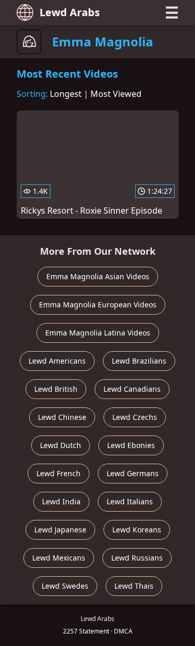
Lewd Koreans (136, 530)
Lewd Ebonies (131, 445)
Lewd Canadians (132, 389)
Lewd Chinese (62, 417)
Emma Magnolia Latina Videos (97, 333)
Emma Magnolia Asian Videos (97, 276)
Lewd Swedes (65, 586)
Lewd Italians (130, 501)
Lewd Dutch (60, 445)
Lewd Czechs (134, 417)
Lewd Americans (57, 361)
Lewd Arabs (70, 12)
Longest (66, 94)
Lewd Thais (133, 586)
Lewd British (55, 389)
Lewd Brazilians (139, 361)
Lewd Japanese (60, 530)
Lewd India (61, 501)
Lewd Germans (133, 473)
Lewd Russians (137, 558)
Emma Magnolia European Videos (98, 304)
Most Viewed (115, 94)
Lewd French (58, 473)
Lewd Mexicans (58, 558)
